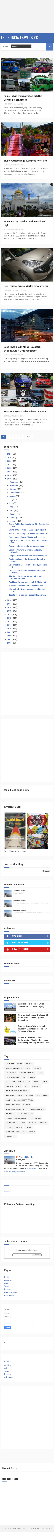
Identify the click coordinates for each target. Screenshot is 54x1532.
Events (44, 1082)
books (40, 1073)
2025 (9, 458)
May (11, 507)
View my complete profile (14, 1172)
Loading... (8, 1191)
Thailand (28, 1127)
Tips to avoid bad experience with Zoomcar (28, 595)
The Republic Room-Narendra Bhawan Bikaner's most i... (25, 577)
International (41, 1095)
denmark (31, 1077)
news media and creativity (16, 1109)
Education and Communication (18, 1082)
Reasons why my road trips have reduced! (25, 411)
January (13, 521)
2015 (9, 611)
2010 (9, 629)
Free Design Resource (31, 1529)
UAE (24, 1132)
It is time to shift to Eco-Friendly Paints (26, 586)
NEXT (29, 437)
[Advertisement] (16, 16)
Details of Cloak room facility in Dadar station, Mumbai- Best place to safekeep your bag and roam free (33, 1040)
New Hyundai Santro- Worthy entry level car (26, 286)
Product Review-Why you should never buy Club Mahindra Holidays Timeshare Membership (33, 1028)
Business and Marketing (15, 1077)
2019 (9, 479)
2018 (9, 600)
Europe (36, 1082)
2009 (9, 632)
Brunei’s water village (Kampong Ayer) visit (25, 160)
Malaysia (26, 1104)
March (12, 514)
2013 (9, 618)
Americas (29, 1063)
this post (31, 1168)
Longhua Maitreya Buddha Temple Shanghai (28, 556)
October (13, 489)
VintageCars (10, 1136)
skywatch (43, 1123)
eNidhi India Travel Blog (19, 37)
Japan (8, 1100)
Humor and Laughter (14, 1095)
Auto (6, 1283)
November (14, 485)
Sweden (19, 1127)
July (11, 500)
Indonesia (29, 1095)
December (14, 482)
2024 (9, 461)
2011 (9, 625)
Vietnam (32, 1132)
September (14, 493)
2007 (9, 639)
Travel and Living (12, 1132)
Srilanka (9, 1127)
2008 (9, 636)
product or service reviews (16, 1118)
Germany (35, 1086)
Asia (28, 1068)
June (11, 503)
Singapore (32, 1123)
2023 (9, 465)
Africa (19, 1063)
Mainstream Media (13, 1104)
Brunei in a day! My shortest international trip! (28, 533)
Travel (6, 1286)
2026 (9, 454)
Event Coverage (10, 1292)
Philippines (10, 1114)
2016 (9, 607)
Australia (37, 1068)
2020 (9, 475)
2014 (9, 615)
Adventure (10, 1063)
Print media (9, 1295)
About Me (8, 1280)
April (11, 510)
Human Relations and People (17, 1091)
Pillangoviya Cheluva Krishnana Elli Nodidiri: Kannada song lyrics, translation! (33, 1017)
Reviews (7, 1289)
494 (21, 437)
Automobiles (11, 1073)
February (13, 517)
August (12, 496)
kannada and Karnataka (23, 1100)
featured (9, 1086)
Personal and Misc (36, 1109)
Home (5, 47)
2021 (9, 472)
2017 (9, 604)
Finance (19, 1086)
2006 (9, 643)
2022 (9, 468)
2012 (9, 622)
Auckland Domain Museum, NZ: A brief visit (27, 582)
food (27, 1086)
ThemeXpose (16, 1529)
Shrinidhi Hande (19, 891)
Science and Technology (15, 1123)
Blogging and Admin (27, 1073)
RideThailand (36, 1118)
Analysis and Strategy (14, 1068)
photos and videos (25, 1114)
